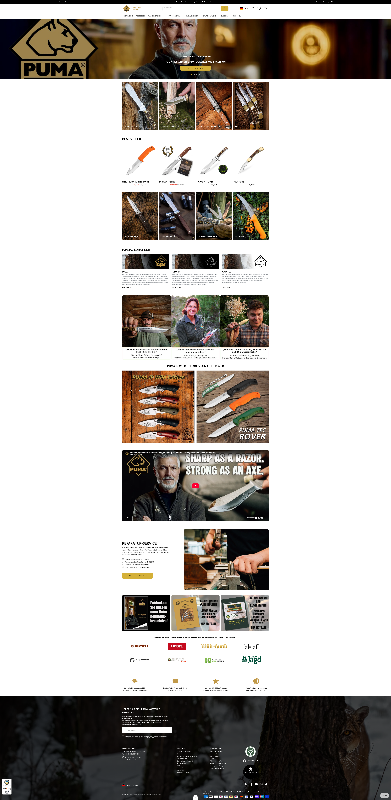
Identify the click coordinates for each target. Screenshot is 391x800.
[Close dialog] (232, 377)
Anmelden (175, 417)
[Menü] (10, 780)
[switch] (7, 792)
